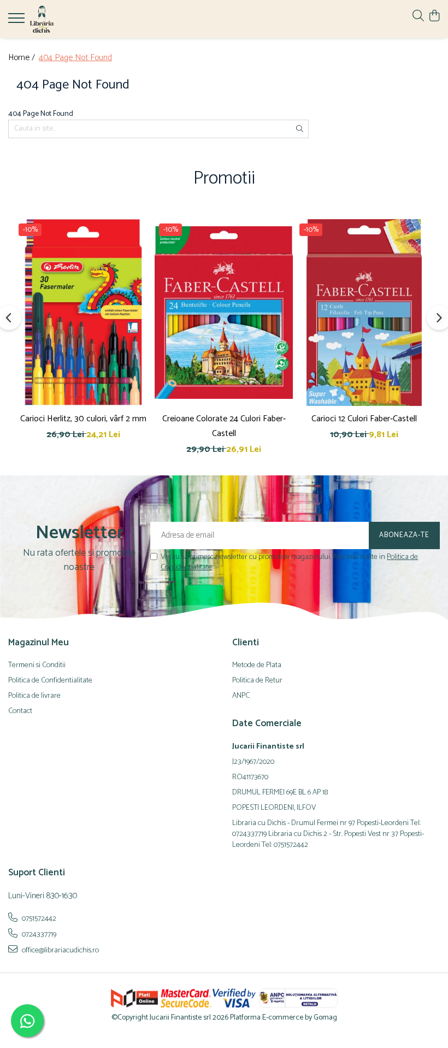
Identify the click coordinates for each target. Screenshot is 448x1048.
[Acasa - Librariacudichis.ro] (73, 19)
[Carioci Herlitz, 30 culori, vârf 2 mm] (83, 312)
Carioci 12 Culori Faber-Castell (364, 418)
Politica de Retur (257, 680)
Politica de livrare (34, 696)
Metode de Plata (256, 665)
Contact (20, 711)
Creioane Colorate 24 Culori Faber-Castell (224, 426)
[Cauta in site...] (418, 16)
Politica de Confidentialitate (50, 680)
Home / (22, 58)
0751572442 (38, 918)
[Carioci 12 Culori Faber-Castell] (364, 312)
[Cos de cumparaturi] (434, 16)
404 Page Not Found (75, 58)
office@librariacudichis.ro (59, 950)
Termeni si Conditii (37, 665)
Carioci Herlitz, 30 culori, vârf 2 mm (83, 418)
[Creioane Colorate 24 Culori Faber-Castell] (224, 312)
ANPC (241, 696)
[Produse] (17, 21)
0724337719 (38, 934)
